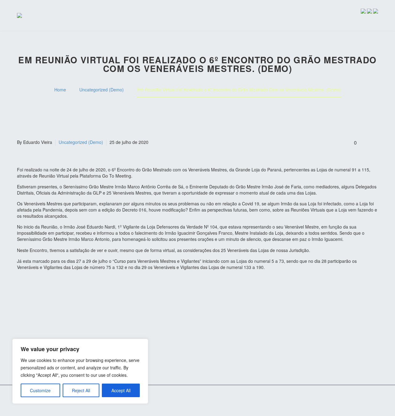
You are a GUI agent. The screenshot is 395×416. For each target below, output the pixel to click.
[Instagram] (368, 401)
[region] (80, 371)
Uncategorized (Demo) (81, 142)
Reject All (81, 390)
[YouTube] (376, 401)
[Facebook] (360, 401)
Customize (40, 390)
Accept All (121, 390)
